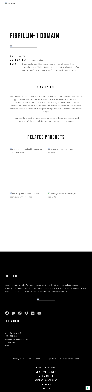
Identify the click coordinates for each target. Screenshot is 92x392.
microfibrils (50, 70)
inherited (68, 67)
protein (40, 60)
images (34, 60)
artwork (24, 64)
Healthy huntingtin (22, 184)
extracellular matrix (28, 67)
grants (54, 291)
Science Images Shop (46, 380)
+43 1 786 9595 (11, 336)
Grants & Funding (46, 368)
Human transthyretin (62, 184)
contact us (50, 118)
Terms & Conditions (35, 359)
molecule (60, 70)
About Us (46, 384)
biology (50, 64)
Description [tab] (46, 87)
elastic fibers (69, 64)
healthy (61, 67)
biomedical (58, 64)
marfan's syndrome (37, 70)
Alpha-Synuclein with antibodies (24, 230)
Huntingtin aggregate (62, 229)
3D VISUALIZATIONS (46, 372)
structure (75, 70)
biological (42, 64)
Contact (46, 388)
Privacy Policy (18, 359)
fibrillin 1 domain (50, 67)
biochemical (32, 64)
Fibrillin (40, 67)
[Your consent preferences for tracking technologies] (88, 388)
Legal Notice (51, 359)
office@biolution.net (13, 333)
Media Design (46, 376)
